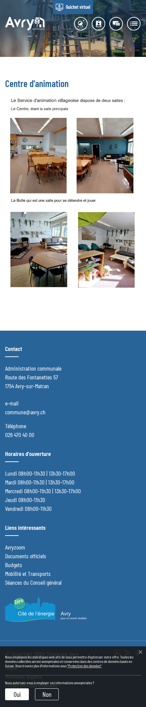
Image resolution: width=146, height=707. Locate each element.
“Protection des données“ (84, 665)
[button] (132, 24)
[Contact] (97, 24)
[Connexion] (114, 24)
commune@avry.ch (25, 412)
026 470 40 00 (19, 434)
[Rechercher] (79, 24)
